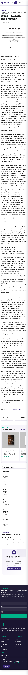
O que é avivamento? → (21, 418)
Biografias (17, 639)
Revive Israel (4, 644)
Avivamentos (18, 641)
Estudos (3, 646)
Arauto (4, 10)
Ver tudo (23, 429)
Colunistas (17, 646)
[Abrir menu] (25, 2)
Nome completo (4, 601)
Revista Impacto (5, 639)
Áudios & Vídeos (5, 655)
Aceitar (6, 666)
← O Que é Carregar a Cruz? (7, 418)
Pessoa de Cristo (9, 409)
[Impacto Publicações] (5, 3)
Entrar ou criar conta (14, 568)
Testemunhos (18, 644)
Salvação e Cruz (17, 409)
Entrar (20, 2)
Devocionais (4, 649)
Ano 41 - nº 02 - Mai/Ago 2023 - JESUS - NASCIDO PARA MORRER (14, 13)
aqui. (13, 48)
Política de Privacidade (18, 662)
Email (2, 606)
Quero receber (14, 616)
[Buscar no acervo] (12, 2)
